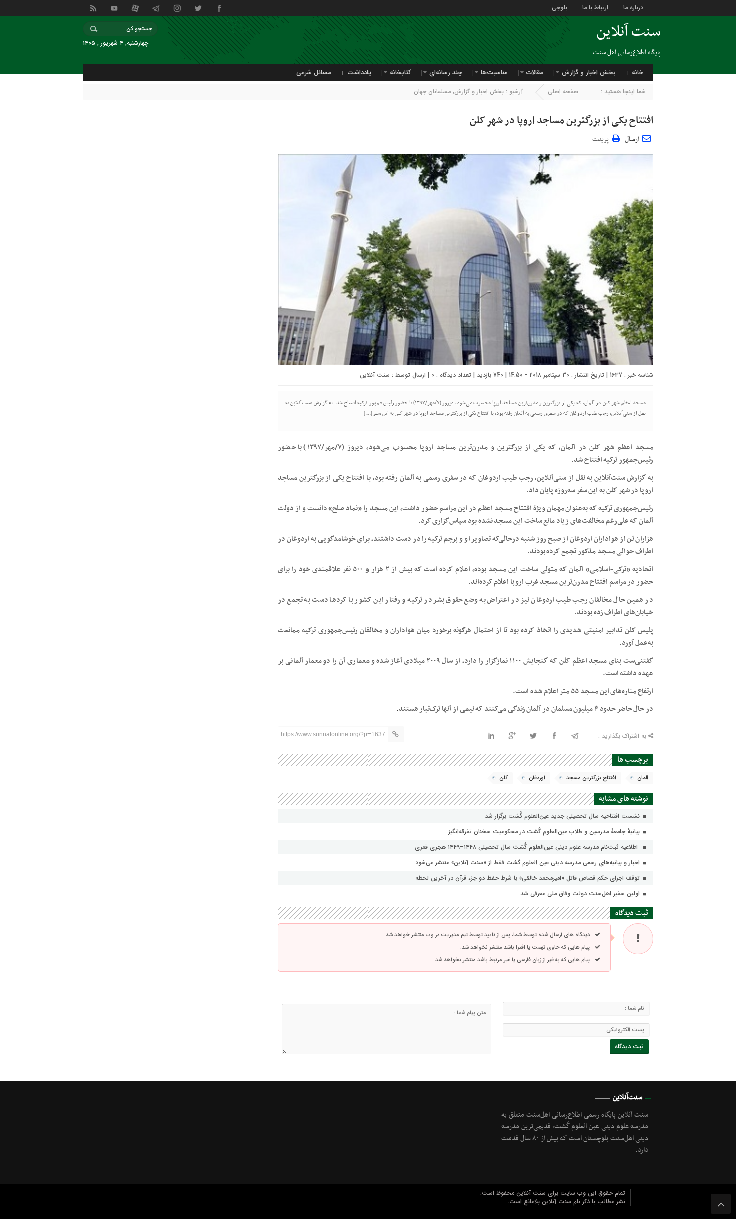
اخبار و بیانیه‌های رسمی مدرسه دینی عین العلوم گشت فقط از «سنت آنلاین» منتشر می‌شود (528, 862)
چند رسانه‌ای (445, 72)
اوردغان (537, 778)
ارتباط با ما (595, 7)
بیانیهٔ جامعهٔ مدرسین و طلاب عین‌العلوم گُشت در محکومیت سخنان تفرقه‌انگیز (545, 831)
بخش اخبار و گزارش (589, 72)
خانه (637, 72)
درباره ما (633, 7)
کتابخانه (400, 72)
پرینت (602, 138)
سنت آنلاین (375, 375)
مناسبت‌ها (494, 72)
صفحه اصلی (563, 91)
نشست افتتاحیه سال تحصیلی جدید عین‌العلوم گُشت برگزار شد (563, 816)
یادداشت (359, 72)
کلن (503, 778)
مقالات (534, 72)
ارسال (632, 139)
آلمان (642, 778)
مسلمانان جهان (432, 91)
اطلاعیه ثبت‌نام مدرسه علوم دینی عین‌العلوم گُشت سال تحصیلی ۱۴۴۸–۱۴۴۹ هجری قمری (528, 847)
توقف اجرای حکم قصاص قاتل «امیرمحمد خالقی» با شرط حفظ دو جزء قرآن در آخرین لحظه (528, 878)
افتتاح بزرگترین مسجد (591, 778)
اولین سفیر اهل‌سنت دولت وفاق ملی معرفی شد (581, 893)
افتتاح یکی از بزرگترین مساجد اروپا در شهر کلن (561, 120)
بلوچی (559, 7)
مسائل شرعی (313, 72)
